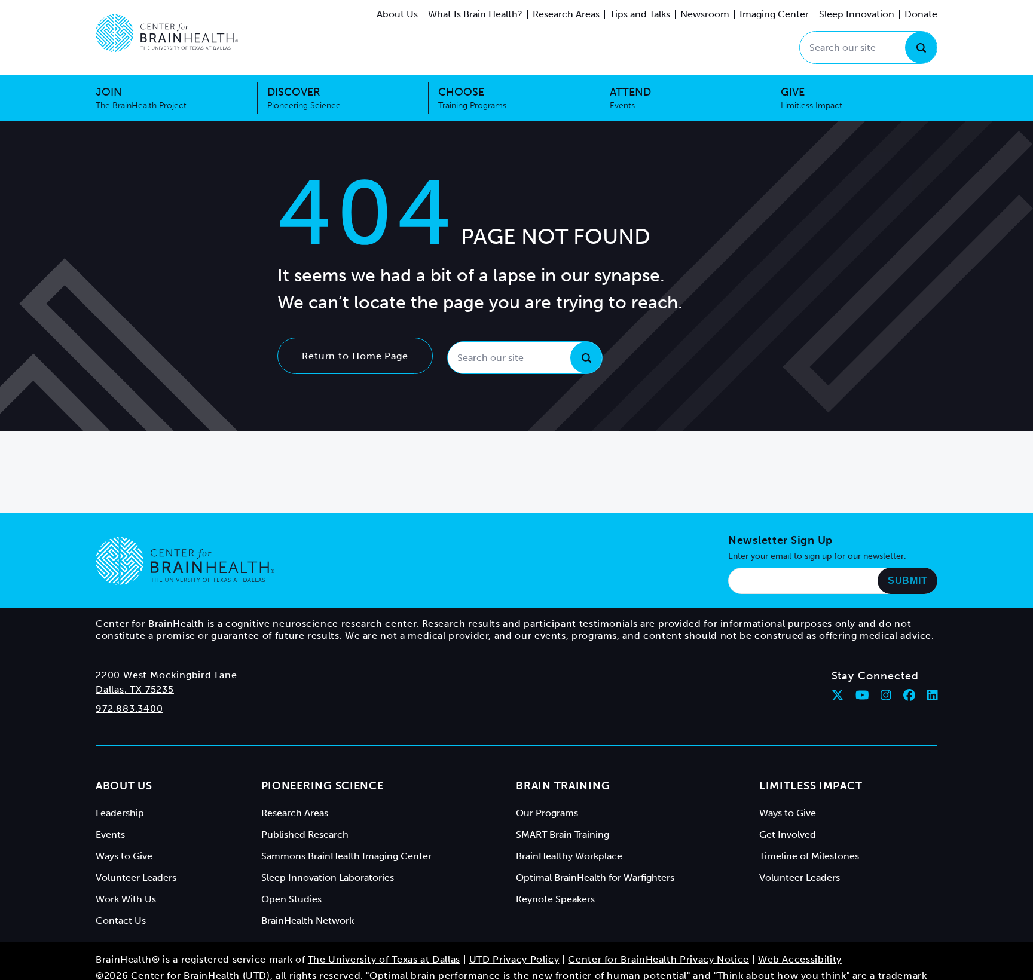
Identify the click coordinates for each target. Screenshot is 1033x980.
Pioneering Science (322, 785)
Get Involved (787, 834)
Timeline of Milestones (809, 856)
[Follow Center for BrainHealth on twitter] (837, 695)
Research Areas (566, 14)
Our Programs (547, 813)
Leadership (120, 813)
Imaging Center (774, 14)
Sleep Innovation (856, 14)
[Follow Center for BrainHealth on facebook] (909, 695)
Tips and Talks (640, 14)
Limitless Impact (811, 785)
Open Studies (291, 899)
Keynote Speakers (555, 899)
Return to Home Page (355, 356)
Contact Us (121, 920)
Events (110, 834)
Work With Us (126, 899)
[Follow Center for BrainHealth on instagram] (886, 695)
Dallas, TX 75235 (135, 689)
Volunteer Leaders (136, 877)
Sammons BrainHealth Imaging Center (346, 856)
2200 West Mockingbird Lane (166, 675)
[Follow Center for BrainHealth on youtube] (862, 695)
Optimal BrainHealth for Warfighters (595, 877)
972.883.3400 (129, 708)
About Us (397, 14)
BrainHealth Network (307, 920)
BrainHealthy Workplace (569, 856)
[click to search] (921, 47)
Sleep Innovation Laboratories (327, 877)
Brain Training (563, 785)
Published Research (305, 834)
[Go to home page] (185, 561)
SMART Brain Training (562, 834)
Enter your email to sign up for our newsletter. (817, 556)
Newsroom (704, 14)
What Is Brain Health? (475, 14)
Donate (920, 14)
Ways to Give (124, 856)
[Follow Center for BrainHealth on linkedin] (932, 695)
